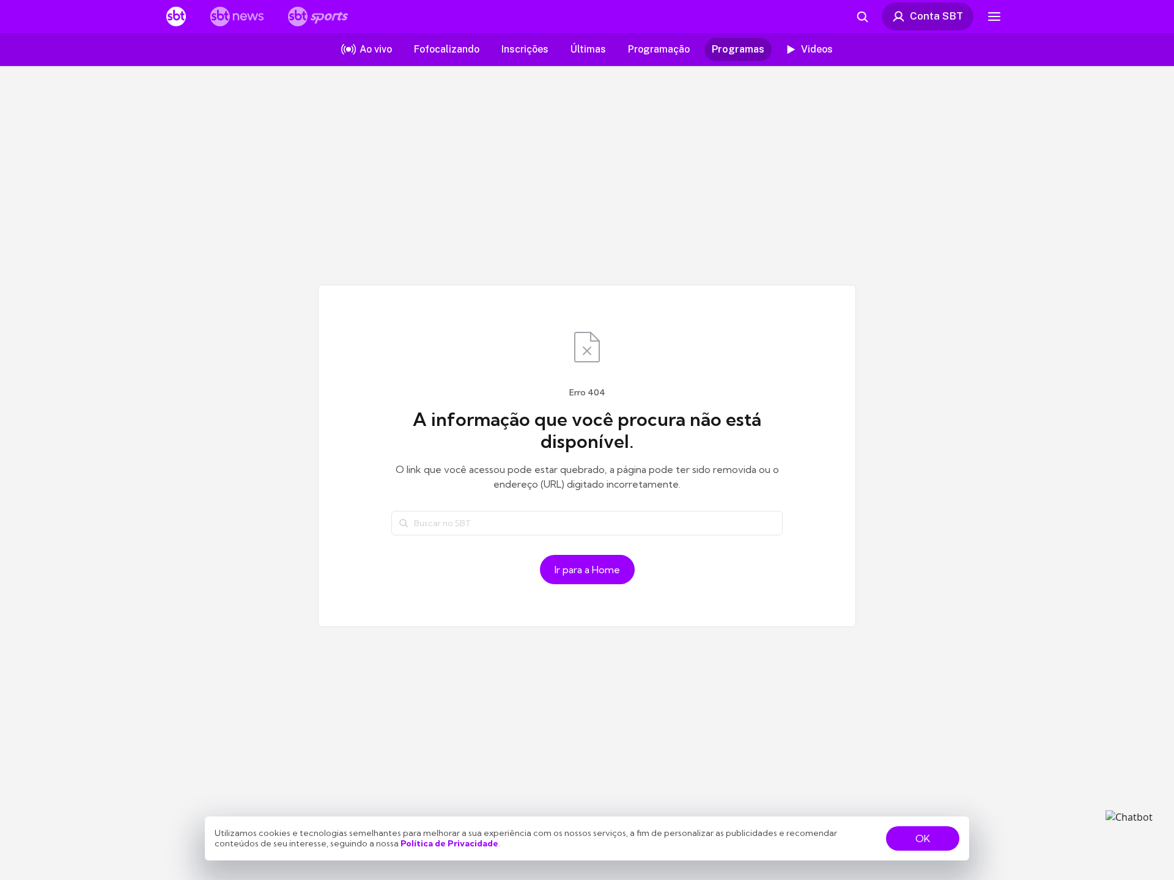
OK (922, 838)
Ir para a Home (587, 569)
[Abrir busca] (862, 16)
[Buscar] (403, 523)
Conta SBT (936, 16)
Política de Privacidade (449, 843)
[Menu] (994, 16)
